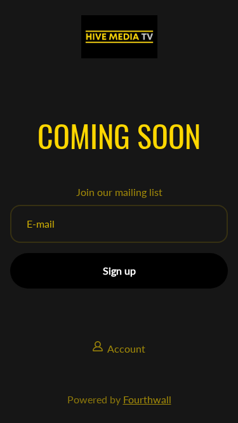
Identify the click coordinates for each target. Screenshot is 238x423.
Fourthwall (147, 399)
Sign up (119, 270)
